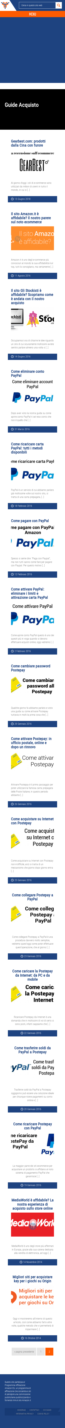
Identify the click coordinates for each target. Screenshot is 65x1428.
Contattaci (34, 1410)
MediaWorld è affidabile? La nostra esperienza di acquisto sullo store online (33, 1204)
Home (4, 5)
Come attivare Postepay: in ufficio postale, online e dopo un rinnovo (31, 742)
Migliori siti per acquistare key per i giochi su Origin (32, 1278)
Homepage (21, 1410)
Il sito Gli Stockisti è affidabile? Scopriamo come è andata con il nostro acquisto (32, 296)
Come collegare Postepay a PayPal (32, 896)
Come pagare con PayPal (30, 520)
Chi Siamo (47, 1410)
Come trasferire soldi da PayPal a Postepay (32, 1049)
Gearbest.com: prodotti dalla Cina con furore (28, 143)
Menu (32, 14)
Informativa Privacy (25, 1413)
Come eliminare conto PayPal (27, 373)
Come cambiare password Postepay (30, 667)
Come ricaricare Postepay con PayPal (32, 1125)
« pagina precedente (24, 1353)
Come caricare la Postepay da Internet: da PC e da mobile (32, 975)
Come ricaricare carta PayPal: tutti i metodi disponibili (27, 448)
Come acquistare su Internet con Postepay (32, 820)
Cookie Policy (43, 1413)
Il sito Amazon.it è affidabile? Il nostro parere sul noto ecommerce (31, 217)
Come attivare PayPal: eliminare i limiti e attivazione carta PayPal (29, 593)
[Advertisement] (32, 49)
